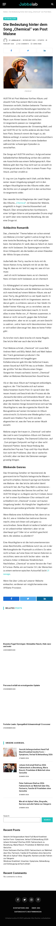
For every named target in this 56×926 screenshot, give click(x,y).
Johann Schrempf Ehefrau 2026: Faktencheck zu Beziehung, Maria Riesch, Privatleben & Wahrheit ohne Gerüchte (26, 845)
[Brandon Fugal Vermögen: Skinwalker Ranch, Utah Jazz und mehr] (28, 627)
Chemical (20, 203)
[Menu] (4, 4)
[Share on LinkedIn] (45, 50)
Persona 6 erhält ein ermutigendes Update (21, 685)
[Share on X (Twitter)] (28, 50)
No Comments (23, 44)
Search (6, 816)
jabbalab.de (15, 40)
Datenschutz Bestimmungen (27, 912)
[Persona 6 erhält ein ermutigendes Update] (28, 668)
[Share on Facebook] (11, 50)
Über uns (36, 908)
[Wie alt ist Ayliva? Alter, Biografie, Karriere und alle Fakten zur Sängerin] (10, 804)
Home (5, 12)
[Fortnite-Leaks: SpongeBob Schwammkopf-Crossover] (28, 707)
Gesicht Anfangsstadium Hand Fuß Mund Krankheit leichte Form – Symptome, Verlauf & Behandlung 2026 (35, 752)
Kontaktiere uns (21, 908)
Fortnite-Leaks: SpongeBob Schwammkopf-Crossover (26, 724)
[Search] (52, 4)
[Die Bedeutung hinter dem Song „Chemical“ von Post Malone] (28, 72)
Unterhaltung (10, 19)
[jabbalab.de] (28, 4)
